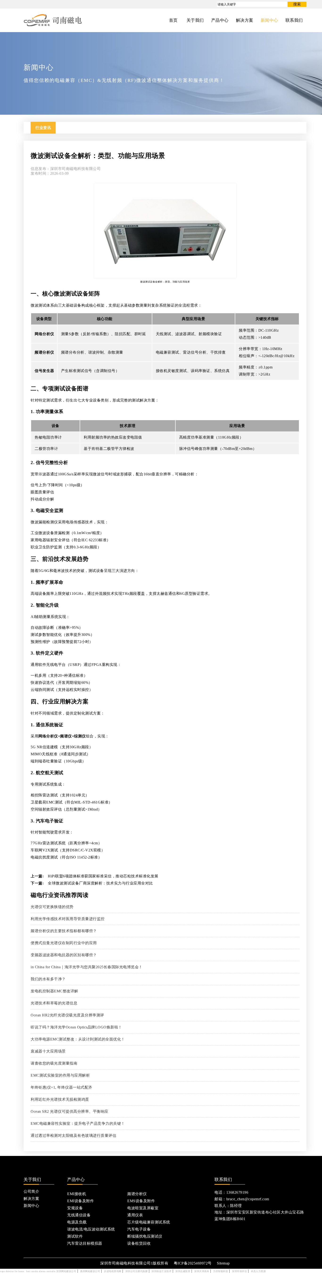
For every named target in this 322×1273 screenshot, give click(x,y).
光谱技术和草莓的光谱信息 (54, 1003)
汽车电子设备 (139, 1229)
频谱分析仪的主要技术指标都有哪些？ (64, 931)
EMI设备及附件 (80, 1201)
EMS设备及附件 (141, 1201)
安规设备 (75, 1208)
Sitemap (223, 1263)
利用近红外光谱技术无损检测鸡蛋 (60, 1099)
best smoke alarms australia (40, 1271)
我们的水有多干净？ (48, 979)
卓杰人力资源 (258, 1271)
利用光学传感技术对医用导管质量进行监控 (68, 919)
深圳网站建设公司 (66, 1271)
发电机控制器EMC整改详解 (54, 991)
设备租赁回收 (139, 1243)
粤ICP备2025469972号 (193, 1263)
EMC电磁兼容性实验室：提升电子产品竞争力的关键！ (78, 1123)
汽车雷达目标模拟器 (84, 1243)
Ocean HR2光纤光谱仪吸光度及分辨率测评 (67, 1015)
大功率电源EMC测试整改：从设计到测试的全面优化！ (78, 1039)
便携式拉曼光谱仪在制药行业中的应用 (64, 943)
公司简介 (31, 1191)
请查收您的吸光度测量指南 (54, 1063)
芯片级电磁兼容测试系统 (148, 1222)
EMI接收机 (76, 1194)
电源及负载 (77, 1222)
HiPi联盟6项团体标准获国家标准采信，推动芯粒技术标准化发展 (103, 876)
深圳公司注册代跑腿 (136, 1271)
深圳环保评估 (239, 1271)
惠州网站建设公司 (90, 1271)
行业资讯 (43, 128)
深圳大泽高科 (201, 1271)
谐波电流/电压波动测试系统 (91, 1229)
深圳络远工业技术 (161, 1271)
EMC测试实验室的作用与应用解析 (60, 1075)
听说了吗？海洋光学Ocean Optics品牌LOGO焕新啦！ (76, 1027)
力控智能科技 (220, 1271)
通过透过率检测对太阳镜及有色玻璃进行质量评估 (73, 1135)
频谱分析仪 (137, 1194)
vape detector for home (12, 1271)
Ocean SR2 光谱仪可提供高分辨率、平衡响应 (69, 1111)
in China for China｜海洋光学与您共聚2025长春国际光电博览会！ (87, 967)
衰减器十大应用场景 (48, 1051)
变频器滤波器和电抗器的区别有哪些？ (64, 955)
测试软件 (75, 1236)
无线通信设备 (79, 1215)
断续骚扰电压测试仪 (144, 1236)
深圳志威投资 (182, 1271)
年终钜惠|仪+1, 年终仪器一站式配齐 (61, 1087)
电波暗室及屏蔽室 (142, 1208)
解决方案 (31, 1199)
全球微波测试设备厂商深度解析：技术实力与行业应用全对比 (100, 883)
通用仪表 (135, 1215)
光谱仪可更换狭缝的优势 (52, 907)
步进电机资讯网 (112, 1271)
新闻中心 (31, 1206)
